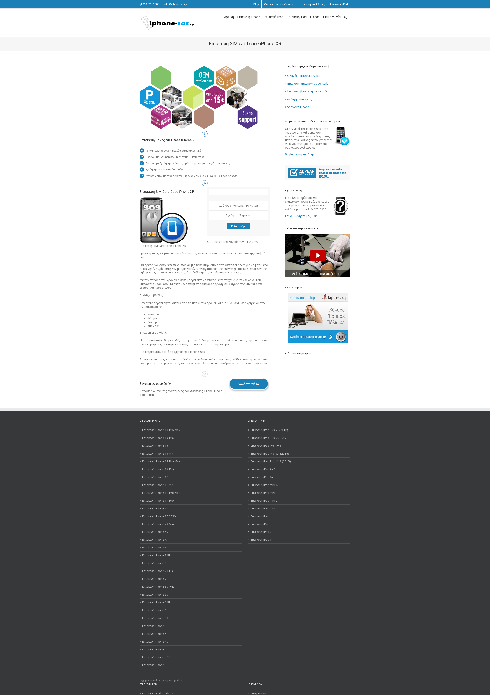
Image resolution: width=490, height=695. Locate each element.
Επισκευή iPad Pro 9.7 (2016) (269, 453)
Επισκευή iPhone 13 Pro (158, 438)
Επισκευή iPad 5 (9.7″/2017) (268, 438)
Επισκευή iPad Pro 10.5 (265, 445)
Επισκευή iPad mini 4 (264, 485)
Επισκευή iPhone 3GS (156, 657)
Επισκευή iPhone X (154, 547)
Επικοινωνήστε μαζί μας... (302, 216)
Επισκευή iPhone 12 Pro (158, 469)
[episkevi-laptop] (317, 318)
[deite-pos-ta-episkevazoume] (317, 235)
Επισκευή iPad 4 (261, 516)
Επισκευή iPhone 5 (154, 634)
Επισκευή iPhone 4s (155, 641)
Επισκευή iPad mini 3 (264, 493)
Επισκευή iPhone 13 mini (158, 453)
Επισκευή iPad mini (262, 508)
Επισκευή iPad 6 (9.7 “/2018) (269, 430)
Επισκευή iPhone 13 (155, 445)
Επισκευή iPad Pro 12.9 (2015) (270, 461)
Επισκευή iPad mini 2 (264, 500)
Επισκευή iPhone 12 (155, 477)
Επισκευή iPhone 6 (154, 610)
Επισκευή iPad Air (261, 477)
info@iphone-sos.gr (176, 4)
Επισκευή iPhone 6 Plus (157, 602)
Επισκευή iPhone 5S (155, 618)
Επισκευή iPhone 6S (155, 594)
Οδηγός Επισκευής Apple (303, 75)
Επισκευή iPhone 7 (154, 579)
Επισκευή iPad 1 (261, 539)
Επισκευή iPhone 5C (155, 626)
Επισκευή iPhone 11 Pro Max (161, 493)
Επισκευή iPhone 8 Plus (157, 555)
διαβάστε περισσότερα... (301, 154)
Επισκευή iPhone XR (155, 539)
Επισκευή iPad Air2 (262, 469)
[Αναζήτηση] (345, 17)
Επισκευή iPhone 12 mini (158, 485)
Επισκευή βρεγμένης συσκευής (307, 91)
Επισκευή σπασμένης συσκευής (307, 83)
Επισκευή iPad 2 (261, 532)
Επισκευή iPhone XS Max (158, 524)
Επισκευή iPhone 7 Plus (157, 571)
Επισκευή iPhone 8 (154, 563)
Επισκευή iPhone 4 (154, 649)
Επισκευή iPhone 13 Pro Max (161, 430)
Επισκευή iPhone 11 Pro (158, 500)
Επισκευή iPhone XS (155, 532)
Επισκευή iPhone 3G (155, 665)
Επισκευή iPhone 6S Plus (158, 586)
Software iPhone (298, 107)
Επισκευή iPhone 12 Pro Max (161, 461)
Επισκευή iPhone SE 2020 (159, 516)
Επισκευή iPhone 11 (155, 508)
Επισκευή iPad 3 (261, 524)
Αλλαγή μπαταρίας (299, 99)
